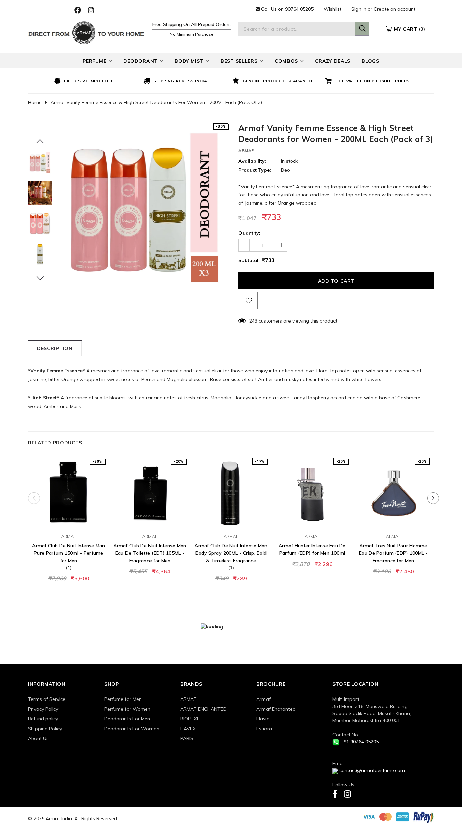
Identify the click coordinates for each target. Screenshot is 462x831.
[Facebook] (334, 794)
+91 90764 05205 (360, 742)
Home (35, 102)
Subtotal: (249, 260)
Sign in (359, 9)
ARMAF (246, 150)
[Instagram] (347, 794)
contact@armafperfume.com (372, 770)
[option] (97, 81)
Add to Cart (68, 522)
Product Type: (254, 170)
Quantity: (249, 233)
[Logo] (86, 32)
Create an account (394, 9)
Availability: (252, 161)
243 (253, 321)
